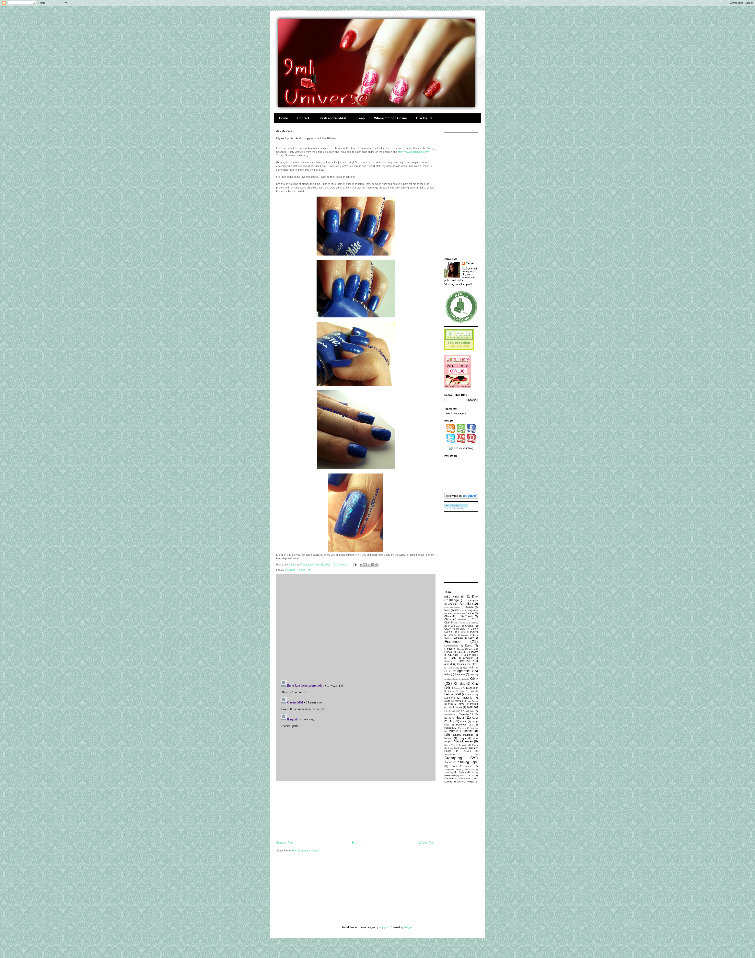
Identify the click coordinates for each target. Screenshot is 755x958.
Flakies (301, 569)
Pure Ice (474, 728)
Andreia (465, 603)
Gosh (452, 657)
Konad (451, 691)
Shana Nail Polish (455, 748)
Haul (465, 667)
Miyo (461, 703)
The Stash (470, 770)
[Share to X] (369, 565)
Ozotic (463, 721)
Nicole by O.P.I (466, 714)
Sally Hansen (463, 741)
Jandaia (448, 679)
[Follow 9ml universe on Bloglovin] (461, 497)
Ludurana (449, 697)
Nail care (455, 711)
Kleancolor (472, 688)
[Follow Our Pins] (471, 442)
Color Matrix (459, 623)
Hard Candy (453, 668)
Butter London (454, 613)
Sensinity (463, 745)
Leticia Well (452, 694)
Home (283, 118)
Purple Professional (463, 731)
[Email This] (362, 565)
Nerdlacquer (449, 714)
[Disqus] (356, 626)
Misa (450, 703)
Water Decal (450, 776)
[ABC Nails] (451, 596)
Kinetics (459, 683)
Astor (446, 607)
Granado (448, 661)
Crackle (469, 625)
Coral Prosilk (454, 626)
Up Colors (460, 772)
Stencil (448, 762)
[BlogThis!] (365, 565)
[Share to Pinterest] (376, 565)
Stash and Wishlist (332, 118)
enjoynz (383, 927)
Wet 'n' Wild (464, 779)
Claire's (469, 616)
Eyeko (468, 645)
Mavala (459, 701)
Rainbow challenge (462, 734)
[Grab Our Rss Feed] (451, 432)
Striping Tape (468, 762)
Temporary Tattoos (452, 770)
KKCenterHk (456, 688)
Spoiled (467, 751)
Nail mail (469, 711)
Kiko (474, 678)
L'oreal (462, 691)
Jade (472, 675)
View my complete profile (458, 284)
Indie (447, 674)
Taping (468, 766)
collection (462, 620)
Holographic (461, 671)
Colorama (473, 623)
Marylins (467, 697)
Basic (447, 610)
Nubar (460, 717)
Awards (457, 607)
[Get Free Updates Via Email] (461, 432)
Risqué (463, 738)
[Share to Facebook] (373, 565)
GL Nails (453, 654)
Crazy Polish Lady (454, 628)
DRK (451, 635)
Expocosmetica (451, 646)
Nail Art (472, 707)
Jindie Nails (460, 679)
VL (473, 772)
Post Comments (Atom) (305, 850)
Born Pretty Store (470, 611)
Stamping (453, 758)
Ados (451, 604)
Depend (461, 632)
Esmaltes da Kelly (463, 637)
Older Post (427, 843)
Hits (309, 569)
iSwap (360, 118)
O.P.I (475, 717)
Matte (447, 701)
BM (456, 610)
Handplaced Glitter (467, 664)
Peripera (449, 727)
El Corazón (463, 635)
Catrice (470, 613)
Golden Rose (470, 655)
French (448, 652)
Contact (303, 118)
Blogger (408, 927)
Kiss (475, 683)
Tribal (446, 772)
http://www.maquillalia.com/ (413, 151)
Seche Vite (449, 745)
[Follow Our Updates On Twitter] (451, 442)
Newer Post (285, 843)
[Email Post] (354, 564)
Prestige (462, 728)
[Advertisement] (355, 810)
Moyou (474, 703)
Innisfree (460, 674)
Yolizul (470, 781)
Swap (454, 766)
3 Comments (341, 564)
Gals (459, 652)
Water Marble (466, 775)
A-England (473, 600)
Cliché (447, 619)
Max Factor (473, 701)
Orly (451, 721)
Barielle (469, 607)
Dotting (474, 631)
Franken (471, 649)
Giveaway (472, 651)
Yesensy (458, 781)
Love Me (471, 695)
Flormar (460, 649)
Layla (472, 691)
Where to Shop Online (390, 118)
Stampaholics (450, 754)
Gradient (468, 657)
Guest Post (464, 661)
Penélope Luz (464, 724)
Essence (290, 569)
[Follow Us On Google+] (461, 442)
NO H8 (447, 718)
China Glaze (451, 616)
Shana (475, 745)
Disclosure (424, 118)
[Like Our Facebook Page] (471, 432)
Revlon (448, 738)
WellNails (449, 778)
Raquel (470, 263)
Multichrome (455, 707)
